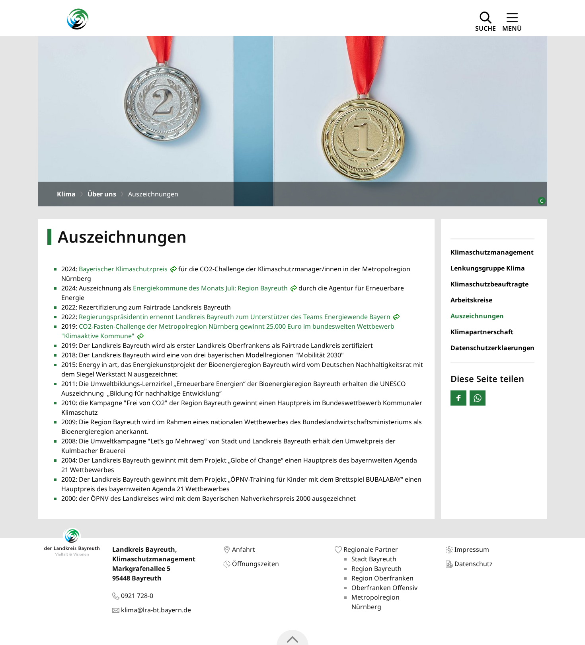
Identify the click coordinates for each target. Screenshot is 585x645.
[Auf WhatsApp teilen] (478, 398)
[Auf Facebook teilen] (458, 398)
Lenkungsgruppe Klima (487, 268)
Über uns (102, 194)
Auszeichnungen (477, 316)
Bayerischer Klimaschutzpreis (123, 269)
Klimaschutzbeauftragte (489, 284)
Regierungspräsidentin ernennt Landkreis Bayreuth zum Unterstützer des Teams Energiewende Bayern (233, 316)
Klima (66, 194)
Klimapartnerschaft (481, 331)
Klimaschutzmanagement (492, 252)
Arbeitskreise (471, 300)
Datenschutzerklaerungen (492, 347)
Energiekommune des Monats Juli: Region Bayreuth (210, 288)
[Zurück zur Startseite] (77, 19)
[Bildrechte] (538, 197)
